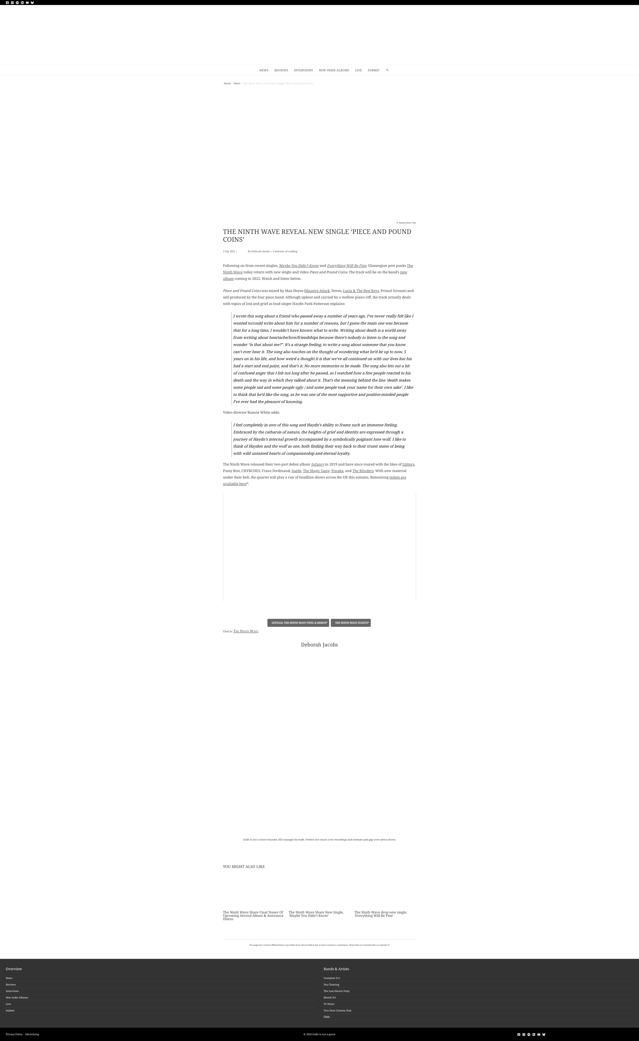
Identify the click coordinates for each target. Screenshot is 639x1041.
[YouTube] (27, 2)
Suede (296, 470)
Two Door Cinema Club (337, 1010)
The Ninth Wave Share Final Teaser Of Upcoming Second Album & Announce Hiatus (253, 915)
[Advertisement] (319, 40)
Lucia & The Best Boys (361, 290)
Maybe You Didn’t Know (299, 265)
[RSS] (22, 2)
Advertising (32, 1034)
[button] (387, 70)
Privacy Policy (14, 1034)
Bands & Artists (336, 969)
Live (8, 1004)
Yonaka (337, 470)
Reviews (11, 984)
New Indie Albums (17, 997)
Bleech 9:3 (330, 997)
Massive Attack (317, 290)
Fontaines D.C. (332, 978)
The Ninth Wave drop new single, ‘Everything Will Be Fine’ (380, 914)
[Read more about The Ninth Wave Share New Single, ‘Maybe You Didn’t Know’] (319, 890)
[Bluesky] (32, 2)
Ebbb (327, 1016)
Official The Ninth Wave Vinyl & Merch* (299, 622)
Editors (408, 464)
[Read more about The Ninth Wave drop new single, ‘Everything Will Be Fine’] (385, 890)
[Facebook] (7, 2)
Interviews (12, 991)
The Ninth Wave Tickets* (351, 622)
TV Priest (329, 1004)
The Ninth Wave (245, 631)
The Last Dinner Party (337, 991)
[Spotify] (17, 2)
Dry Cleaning (331, 984)
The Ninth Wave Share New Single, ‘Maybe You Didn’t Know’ (316, 914)
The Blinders (363, 470)
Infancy (317, 464)
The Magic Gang (316, 470)
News (9, 978)
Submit (10, 1010)
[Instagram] (12, 2)
